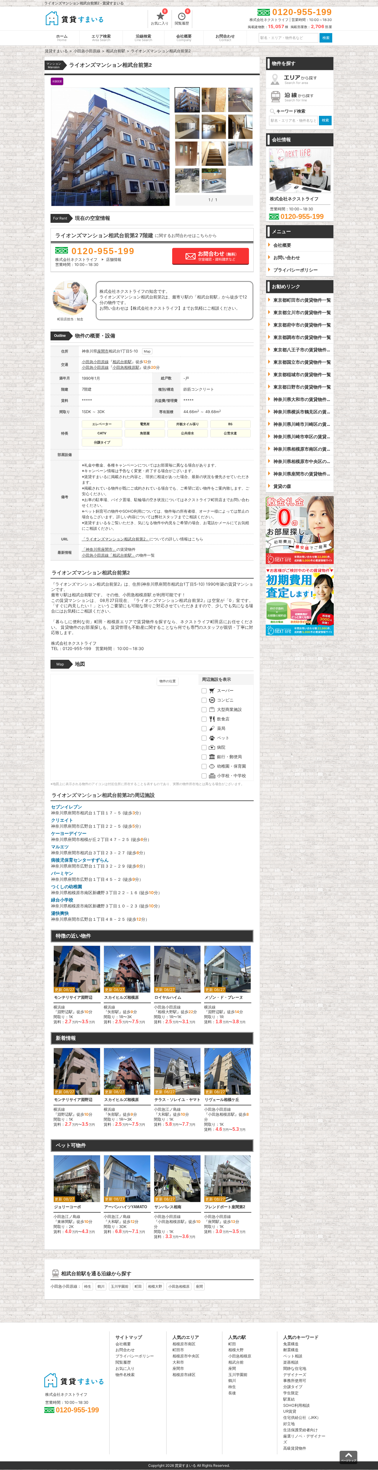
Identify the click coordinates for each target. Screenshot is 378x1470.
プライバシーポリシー (134, 1356)
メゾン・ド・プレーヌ (224, 997)
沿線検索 (143, 38)
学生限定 (291, 1393)
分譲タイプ (292, 1386)
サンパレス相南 (167, 1207)
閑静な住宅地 (294, 1368)
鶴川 (101, 1286)
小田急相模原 (179, 1286)
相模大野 (155, 1286)
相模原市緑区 (183, 1374)
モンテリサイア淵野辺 (73, 997)
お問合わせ (225, 38)
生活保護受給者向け (300, 1429)
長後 (232, 1393)
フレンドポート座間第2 (225, 1207)
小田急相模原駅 (126, 367)
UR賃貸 (289, 1411)
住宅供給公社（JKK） (302, 1417)
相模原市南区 (183, 1343)
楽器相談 (291, 1362)
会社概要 (184, 38)
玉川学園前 (119, 1286)
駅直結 (289, 1399)
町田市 (178, 1349)
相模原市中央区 (185, 1356)
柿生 (87, 1286)
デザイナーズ (294, 1374)
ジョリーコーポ (67, 1207)
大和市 (178, 1362)
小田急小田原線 (95, 361)
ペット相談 (292, 1356)
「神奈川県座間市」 (99, 549)
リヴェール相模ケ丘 (222, 1099)
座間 (199, 1286)
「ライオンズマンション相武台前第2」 (115, 539)
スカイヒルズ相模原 (121, 997)
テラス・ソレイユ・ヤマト (177, 1099)
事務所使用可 (294, 1380)
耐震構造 (291, 1349)
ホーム (62, 38)
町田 (138, 1286)
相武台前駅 (122, 361)
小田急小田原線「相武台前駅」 (109, 555)
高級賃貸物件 (294, 1448)
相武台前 (236, 1362)
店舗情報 (113, 259)
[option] (77, 985)
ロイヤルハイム (167, 997)
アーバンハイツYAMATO (125, 1207)
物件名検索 (125, 1374)
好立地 (289, 1423)
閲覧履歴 (182, 17)
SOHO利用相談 (296, 1405)
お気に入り (160, 17)
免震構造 (291, 1343)
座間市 (103, 351)
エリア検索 (101, 38)
